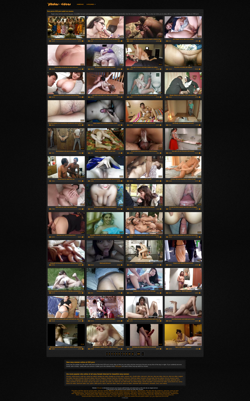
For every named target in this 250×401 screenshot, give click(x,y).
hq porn (172, 378)
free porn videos (89, 378)
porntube (167, 380)
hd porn (120, 378)
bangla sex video (103, 376)
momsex (105, 380)
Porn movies (141, 395)
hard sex (115, 378)
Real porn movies (142, 393)
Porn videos (114, 395)
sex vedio (109, 381)
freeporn (103, 378)
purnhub (73, 381)
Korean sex (127, 395)
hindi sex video (135, 378)
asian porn (167, 390)
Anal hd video (166, 393)
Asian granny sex (169, 395)
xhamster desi (137, 383)
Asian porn (109, 393)
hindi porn (127, 378)
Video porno (134, 392)
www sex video (111, 383)
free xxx (97, 378)
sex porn (96, 381)
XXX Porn (80, 390)
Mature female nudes (105, 395)
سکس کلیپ (152, 396)
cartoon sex (128, 376)
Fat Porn (106, 390)
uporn (92, 383)
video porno (98, 383)
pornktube (161, 380)
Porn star (154, 390)
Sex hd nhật (165, 396)
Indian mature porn (100, 393)
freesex (109, 378)
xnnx (157, 383)
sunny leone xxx (173, 381)
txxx (88, 383)
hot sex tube (150, 378)
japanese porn (150, 392)
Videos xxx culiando (129, 396)
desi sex (150, 376)
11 (132, 354)
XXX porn (49, 3)
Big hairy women (79, 393)
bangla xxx (112, 376)
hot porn (143, 378)
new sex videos (113, 380)
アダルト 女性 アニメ (118, 396)
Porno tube (134, 395)
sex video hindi (125, 381)
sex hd (78, 381)
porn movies (129, 380)
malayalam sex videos (81, 380)
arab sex (83, 376)
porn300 (148, 380)
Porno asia (151, 393)
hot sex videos (159, 378)
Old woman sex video (93, 395)
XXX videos (74, 390)
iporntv (68, 380)
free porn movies (78, 378)
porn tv (135, 380)
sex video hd (116, 381)
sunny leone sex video (160, 381)
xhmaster (152, 383)
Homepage (80, 4)
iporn (177, 378)
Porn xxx (86, 392)
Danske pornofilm (86, 396)
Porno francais (93, 392)
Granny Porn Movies (117, 393)
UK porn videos (93, 390)
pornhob (154, 380)
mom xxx (99, 380)
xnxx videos (163, 383)
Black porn (121, 395)
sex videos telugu (136, 381)
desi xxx (165, 376)
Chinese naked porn (124, 392)
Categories (90, 4)
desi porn (144, 376)
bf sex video (120, 376)
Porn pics (100, 390)
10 (129, 354)
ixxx (72, 380)
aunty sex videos (92, 376)
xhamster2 (145, 383)
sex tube (102, 381)
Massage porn (158, 393)
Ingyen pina (158, 396)
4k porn (68, 376)
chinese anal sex (113, 392)
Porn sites (148, 390)
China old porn (142, 392)
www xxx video (127, 383)
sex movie (84, 381)
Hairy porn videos (89, 393)
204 (138, 354)
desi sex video (158, 376)
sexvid (144, 381)
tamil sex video (81, 383)
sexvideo (150, 381)
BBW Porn (111, 390)
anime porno (76, 376)
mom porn (92, 380)
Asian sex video (174, 390)
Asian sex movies (159, 395)
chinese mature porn (120, 390)
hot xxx (167, 378)
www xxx (119, 383)
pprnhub (173, 380)
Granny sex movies (167, 392)
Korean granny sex (131, 390)
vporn (104, 383)
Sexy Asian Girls (149, 395)
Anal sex (86, 390)
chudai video (136, 376)
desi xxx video (173, 376)
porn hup (121, 380)
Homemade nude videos (130, 393)
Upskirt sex (160, 390)
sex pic (90, 381)
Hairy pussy (100, 392)
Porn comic (83, 395)
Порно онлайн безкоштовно (99, 396)
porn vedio (141, 380)
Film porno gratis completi (142, 396)
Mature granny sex (78, 392)
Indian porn (158, 392)
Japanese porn (141, 390)
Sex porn (106, 392)
